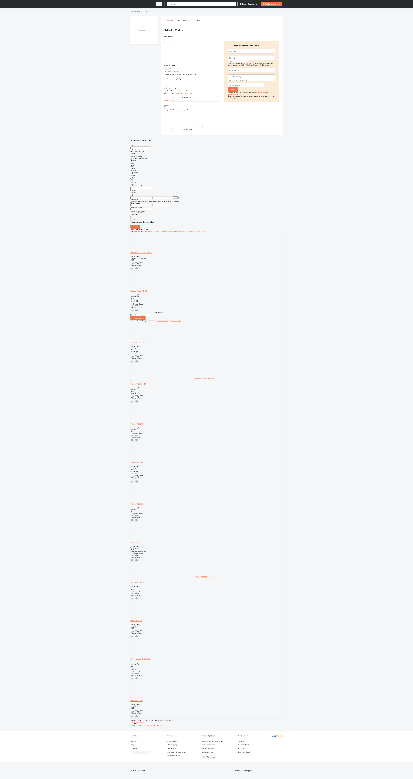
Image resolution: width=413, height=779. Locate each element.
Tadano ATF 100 (136, 462)
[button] (175, 79)
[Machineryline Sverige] (142, 4)
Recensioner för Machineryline (176, 752)
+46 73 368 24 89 (186, 93)
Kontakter (134, 748)
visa (134, 219)
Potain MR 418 (136, 621)
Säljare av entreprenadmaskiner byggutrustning (146, 725)
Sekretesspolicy (171, 745)
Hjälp (132, 745)
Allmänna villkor (171, 741)
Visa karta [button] (199, 126)
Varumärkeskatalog (173, 756)
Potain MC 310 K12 (138, 384)
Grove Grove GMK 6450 (140, 659)
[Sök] (168, 4)
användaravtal (233, 94)
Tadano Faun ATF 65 (138, 291)
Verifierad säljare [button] (170, 65)
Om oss (133, 741)
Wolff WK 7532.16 (137, 582)
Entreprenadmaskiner (137, 722)
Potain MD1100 (136, 504)
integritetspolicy (260, 92)
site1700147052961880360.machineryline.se (181, 74)
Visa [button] (178, 93)
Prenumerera (138, 318)
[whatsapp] (196, 93)
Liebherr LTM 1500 (137, 342)
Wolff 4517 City (136, 701)
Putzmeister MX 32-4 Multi (141, 253)
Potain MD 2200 (136, 424)
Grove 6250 (135, 542)
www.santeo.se (169, 100)
